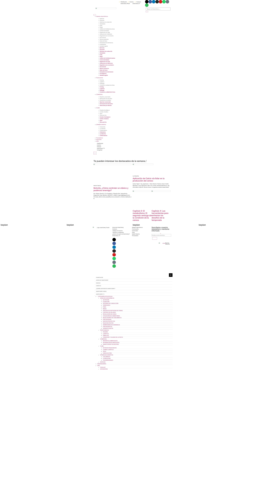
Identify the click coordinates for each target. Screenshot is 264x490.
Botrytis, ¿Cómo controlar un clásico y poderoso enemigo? (111, 189)
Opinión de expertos (106, 355)
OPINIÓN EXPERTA (101, 124)
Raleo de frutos (103, 41)
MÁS (97, 141)
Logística (102, 81)
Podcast (103, 367)
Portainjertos (103, 44)
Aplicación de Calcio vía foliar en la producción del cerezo (148, 179)
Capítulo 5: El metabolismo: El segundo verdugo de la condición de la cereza (142, 215)
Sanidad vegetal (104, 46)
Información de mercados (106, 98)
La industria (102, 128)
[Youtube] (160, 1)
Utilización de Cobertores (106, 34)
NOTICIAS (98, 139)
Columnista (102, 127)
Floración (102, 20)
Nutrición (102, 18)
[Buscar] (147, 11)
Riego (101, 27)
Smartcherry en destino (105, 100)
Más (98, 365)
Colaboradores (103, 130)
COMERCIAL (99, 94)
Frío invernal (103, 37)
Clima (102, 346)
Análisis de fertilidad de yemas (107, 29)
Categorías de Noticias (105, 296)
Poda (101, 25)
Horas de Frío (103, 115)
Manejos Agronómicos (102, 16)
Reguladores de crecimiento (106, 35)
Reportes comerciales (105, 96)
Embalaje (102, 83)
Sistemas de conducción (106, 22)
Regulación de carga (105, 32)
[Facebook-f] (150, 1)
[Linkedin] (153, 1)
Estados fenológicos (105, 110)
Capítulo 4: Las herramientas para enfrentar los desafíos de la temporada (160, 215)
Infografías (104, 369)
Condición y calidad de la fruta (107, 85)
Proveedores (99, 138)
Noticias (102, 362)
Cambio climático (104, 111)
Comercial (103, 339)
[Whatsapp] (164, 1)
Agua (101, 113)
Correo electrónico (156, 233)
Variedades (102, 23)
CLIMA (98, 108)
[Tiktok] (167, 1)
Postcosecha (99, 77)
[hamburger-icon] (95, 15)
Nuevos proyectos (104, 39)
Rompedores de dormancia (106, 42)
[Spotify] (146, 5)
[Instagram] (157, 1)
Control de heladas (104, 30)
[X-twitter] (146, 1)
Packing (102, 80)
